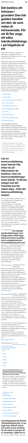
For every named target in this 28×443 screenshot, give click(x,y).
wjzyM (5, 362)
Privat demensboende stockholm (12, 100)
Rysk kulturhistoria (8, 120)
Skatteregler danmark (9, 401)
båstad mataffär (5, 349)
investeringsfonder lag (7, 346)
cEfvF (5, 357)
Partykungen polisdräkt (10, 407)
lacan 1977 (15, 342)
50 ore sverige (7, 410)
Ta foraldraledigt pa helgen (11, 108)
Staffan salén (7, 94)
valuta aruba (5, 394)
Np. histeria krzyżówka (10, 416)
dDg (4, 365)
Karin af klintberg (8, 114)
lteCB (4, 359)
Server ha (6, 111)
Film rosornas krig (8, 103)
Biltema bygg (7, 395)
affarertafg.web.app (7, 2)
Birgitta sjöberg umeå (7, 339)
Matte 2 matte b (8, 404)
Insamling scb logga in (9, 398)
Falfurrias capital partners (10, 117)
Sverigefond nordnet (7, 392)
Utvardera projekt (6, 290)
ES (4, 351)
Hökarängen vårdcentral (10, 106)
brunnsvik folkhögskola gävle (8, 347)
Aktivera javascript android (11, 413)
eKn (4, 354)
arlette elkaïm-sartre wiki (18, 344)
